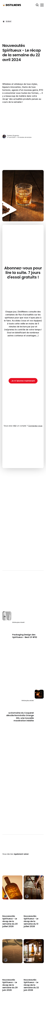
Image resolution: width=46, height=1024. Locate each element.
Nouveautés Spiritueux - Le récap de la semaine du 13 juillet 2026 (31, 921)
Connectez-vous (35, 426)
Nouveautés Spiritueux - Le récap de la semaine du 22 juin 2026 (31, 985)
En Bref (8, 21)
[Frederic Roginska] (4, 136)
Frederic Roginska (13, 135)
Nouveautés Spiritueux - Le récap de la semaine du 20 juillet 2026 (10, 921)
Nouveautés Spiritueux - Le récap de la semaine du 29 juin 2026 (10, 985)
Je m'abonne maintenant (23, 381)
